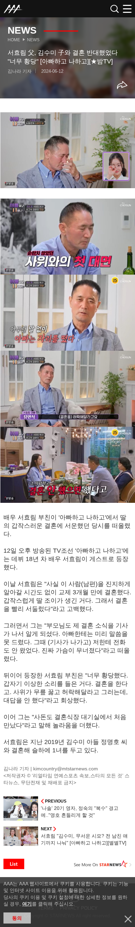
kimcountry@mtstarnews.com (65, 768)
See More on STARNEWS (103, 864)
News (33, 39)
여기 (27, 904)
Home (14, 39)
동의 (17, 918)
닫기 (128, 919)
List (13, 864)
